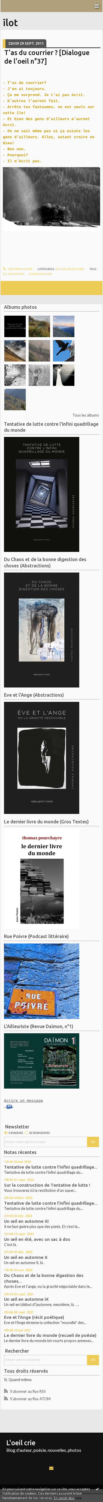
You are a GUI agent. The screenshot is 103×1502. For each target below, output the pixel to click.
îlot (10, 274)
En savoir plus (64, 1498)
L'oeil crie (20, 1442)
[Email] (51, 1468)
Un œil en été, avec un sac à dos (37, 1239)
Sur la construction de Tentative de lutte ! (47, 1185)
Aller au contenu (15, 4)
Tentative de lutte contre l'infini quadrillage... (51, 1167)
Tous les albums (85, 415)
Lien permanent (19, 269)
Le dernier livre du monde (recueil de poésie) (50, 1335)
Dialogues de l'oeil (70, 269)
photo (19, 274)
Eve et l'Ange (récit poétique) (34, 1317)
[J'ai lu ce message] (97, 1489)
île (5, 274)
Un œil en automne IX (26, 1299)
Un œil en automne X (25, 1257)
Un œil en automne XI (26, 1221)
